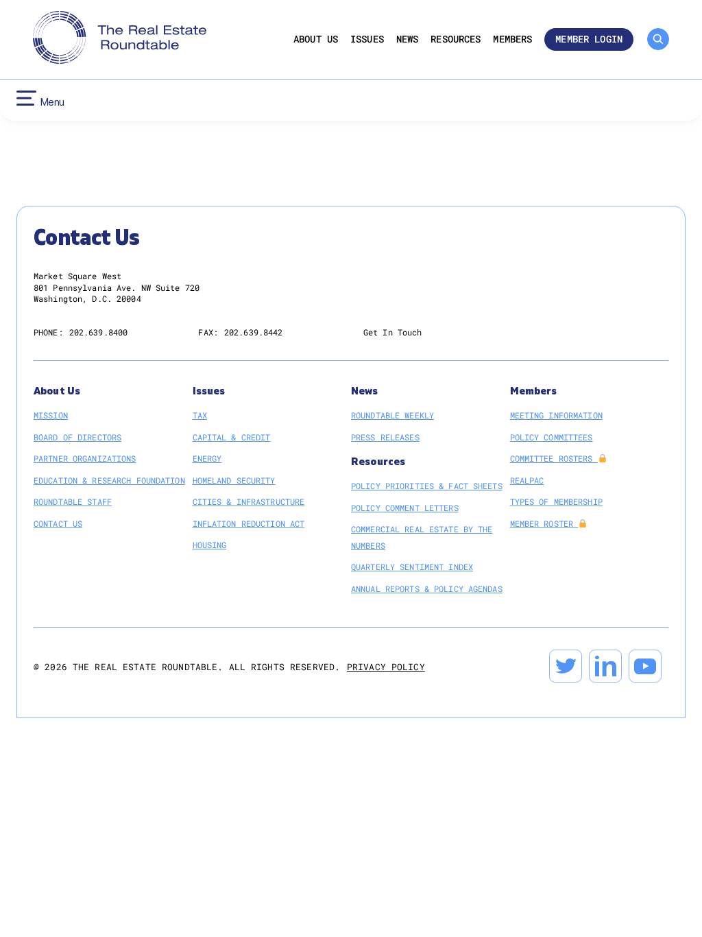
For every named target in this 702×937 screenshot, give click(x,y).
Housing (210, 544)
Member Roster (544, 523)
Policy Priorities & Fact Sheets (427, 485)
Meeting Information (556, 415)
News (407, 39)
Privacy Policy (386, 667)
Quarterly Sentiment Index (412, 566)
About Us (315, 39)
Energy (207, 458)
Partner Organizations (85, 458)
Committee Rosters (554, 458)
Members (512, 39)
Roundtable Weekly (392, 415)
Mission (51, 415)
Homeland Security (234, 480)
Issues (367, 39)
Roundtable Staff (73, 501)
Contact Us (58, 523)
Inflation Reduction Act (249, 523)
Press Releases (385, 436)
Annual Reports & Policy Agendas (427, 588)
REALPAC (527, 480)
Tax (200, 415)
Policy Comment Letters (405, 507)
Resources (456, 39)
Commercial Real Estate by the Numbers (421, 537)
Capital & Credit (232, 436)
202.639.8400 (98, 332)
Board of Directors (77, 436)
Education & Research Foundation (109, 480)
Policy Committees (551, 436)
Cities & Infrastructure (249, 501)
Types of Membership (556, 501)
